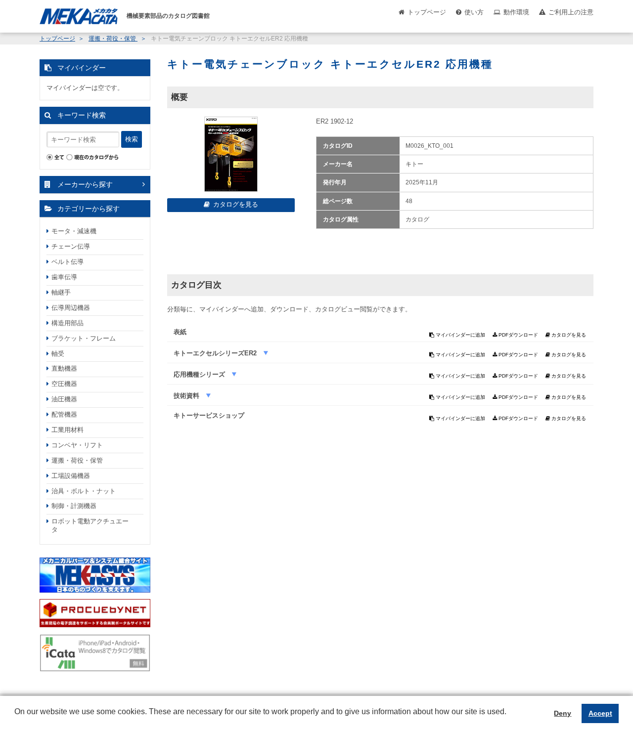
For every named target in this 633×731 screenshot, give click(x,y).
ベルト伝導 (67, 261)
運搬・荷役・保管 (113, 38)
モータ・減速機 (73, 231)
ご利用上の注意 (570, 12)
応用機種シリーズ (200, 374)
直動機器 (64, 368)
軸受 (57, 353)
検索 (131, 139)
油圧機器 (64, 399)
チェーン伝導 (70, 246)
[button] (15, 719)
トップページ (426, 12)
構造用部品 (67, 323)
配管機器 (64, 414)
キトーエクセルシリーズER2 (216, 353)
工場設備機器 (70, 475)
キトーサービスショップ (209, 415)
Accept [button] (600, 713)
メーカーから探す (85, 184)
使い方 (474, 12)
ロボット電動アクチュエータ (90, 525)
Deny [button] (562, 713)
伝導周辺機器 (70, 307)
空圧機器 (64, 383)
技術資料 (187, 395)
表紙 (180, 332)
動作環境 (516, 12)
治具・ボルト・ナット (83, 491)
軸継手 (61, 292)
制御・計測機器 (73, 506)
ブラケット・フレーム (83, 338)
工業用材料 (67, 429)
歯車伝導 (64, 277)
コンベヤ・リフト (77, 445)
